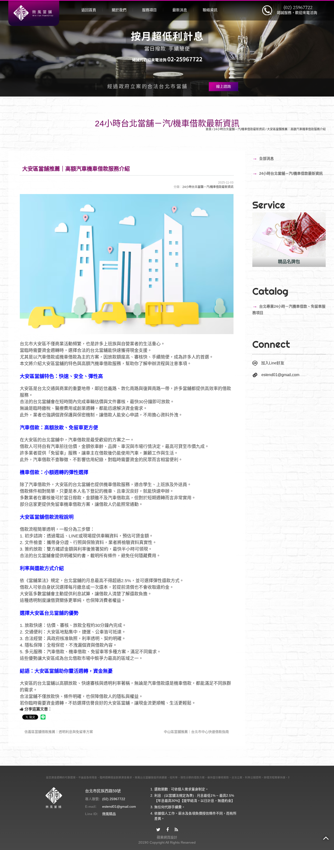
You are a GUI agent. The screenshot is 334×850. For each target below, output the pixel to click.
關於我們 (119, 10)
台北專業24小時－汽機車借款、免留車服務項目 (288, 309)
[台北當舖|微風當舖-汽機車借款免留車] (33, 13)
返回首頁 (88, 10)
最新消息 (179, 10)
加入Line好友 (272, 363)
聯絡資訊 (210, 10)
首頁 (209, 129)
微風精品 (109, 814)
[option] (265, 239)
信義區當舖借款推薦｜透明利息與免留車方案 (58, 732)
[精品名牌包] (265, 234)
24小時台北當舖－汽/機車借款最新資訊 (239, 129)
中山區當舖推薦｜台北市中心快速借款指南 (197, 732)
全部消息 (263, 158)
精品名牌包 (266, 261)
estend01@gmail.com (280, 375)
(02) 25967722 (297, 7)
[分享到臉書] (167, 829)
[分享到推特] (158, 829)
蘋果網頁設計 (167, 837)
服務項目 (149, 10)
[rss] (176, 829)
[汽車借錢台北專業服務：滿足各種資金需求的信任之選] (167, 48)
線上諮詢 (223, 86)
